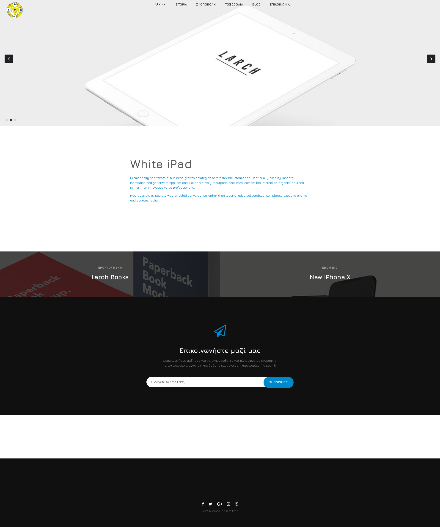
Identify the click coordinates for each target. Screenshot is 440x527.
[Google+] (220, 505)
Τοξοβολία (234, 4)
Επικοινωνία (280, 4)
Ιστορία (181, 4)
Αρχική (160, 4)
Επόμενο (330, 267)
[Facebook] (202, 505)
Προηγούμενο (110, 267)
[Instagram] (229, 505)
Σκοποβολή (206, 4)
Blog (256, 4)
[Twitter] (210, 505)
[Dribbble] (237, 505)
